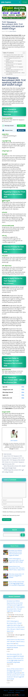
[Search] (23, 534)
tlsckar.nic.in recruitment (11, 462)
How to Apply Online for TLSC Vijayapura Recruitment (14, 67)
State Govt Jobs (7, 454)
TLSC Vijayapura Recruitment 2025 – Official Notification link (15, 73)
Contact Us (11, 690)
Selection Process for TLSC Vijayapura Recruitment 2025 (14, 64)
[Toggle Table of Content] (23, 53)
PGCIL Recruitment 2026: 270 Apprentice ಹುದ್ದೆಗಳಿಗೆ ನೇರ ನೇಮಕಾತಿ (15, 645)
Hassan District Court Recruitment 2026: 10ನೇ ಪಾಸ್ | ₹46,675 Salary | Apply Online (16, 629)
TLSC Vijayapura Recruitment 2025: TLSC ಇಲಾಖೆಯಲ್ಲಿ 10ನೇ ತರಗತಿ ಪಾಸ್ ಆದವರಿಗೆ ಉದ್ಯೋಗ (14, 55)
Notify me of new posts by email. (11, 515)
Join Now (22, 125)
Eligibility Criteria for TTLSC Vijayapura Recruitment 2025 (14, 61)
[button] (19, 2)
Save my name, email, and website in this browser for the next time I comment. (13, 507)
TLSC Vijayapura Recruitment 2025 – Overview (13, 58)
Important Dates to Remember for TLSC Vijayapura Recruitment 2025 (14, 70)
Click (22, 387)
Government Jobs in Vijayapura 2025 (11, 458)
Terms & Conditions (19, 690)
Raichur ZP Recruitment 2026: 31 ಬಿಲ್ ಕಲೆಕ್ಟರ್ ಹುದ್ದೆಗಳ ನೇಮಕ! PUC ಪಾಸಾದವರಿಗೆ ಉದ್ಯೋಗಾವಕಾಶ (15, 660)
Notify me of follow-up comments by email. (14, 512)
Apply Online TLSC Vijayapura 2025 (13, 456)
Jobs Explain (6, 2)
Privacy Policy (11, 692)
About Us (6, 690)
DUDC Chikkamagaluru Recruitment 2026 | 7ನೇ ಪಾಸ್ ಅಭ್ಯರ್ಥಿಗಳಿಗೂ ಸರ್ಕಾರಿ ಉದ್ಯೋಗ (15, 609)
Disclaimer (17, 692)
